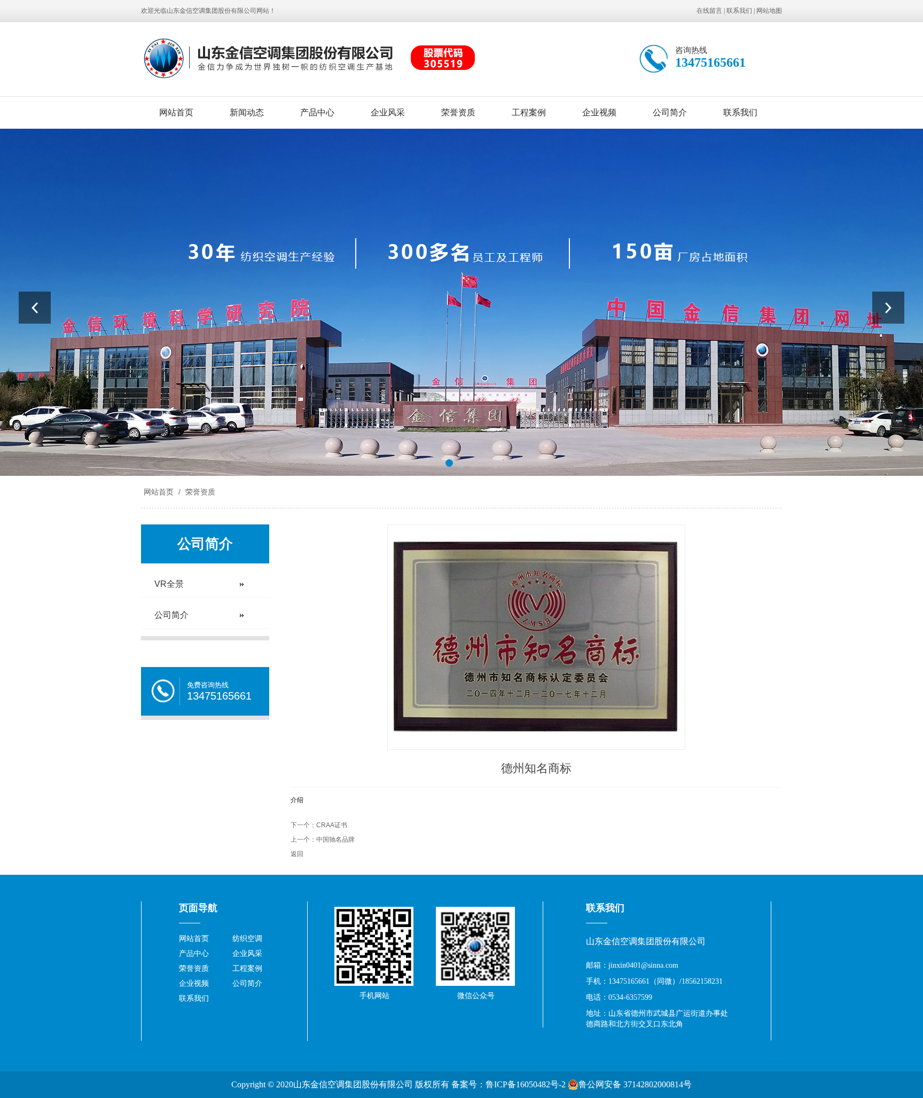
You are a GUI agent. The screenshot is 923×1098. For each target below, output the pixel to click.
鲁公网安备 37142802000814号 (635, 1084)
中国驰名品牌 (335, 839)
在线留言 (709, 10)
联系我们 (739, 10)
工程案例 (529, 112)
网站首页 (176, 112)
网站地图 (769, 10)
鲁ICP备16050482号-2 (526, 1084)
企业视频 (599, 112)
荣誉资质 (458, 112)
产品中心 (317, 112)
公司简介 (670, 112)
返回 (297, 854)
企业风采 (388, 112)
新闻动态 (247, 112)
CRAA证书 (331, 825)
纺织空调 (247, 939)
